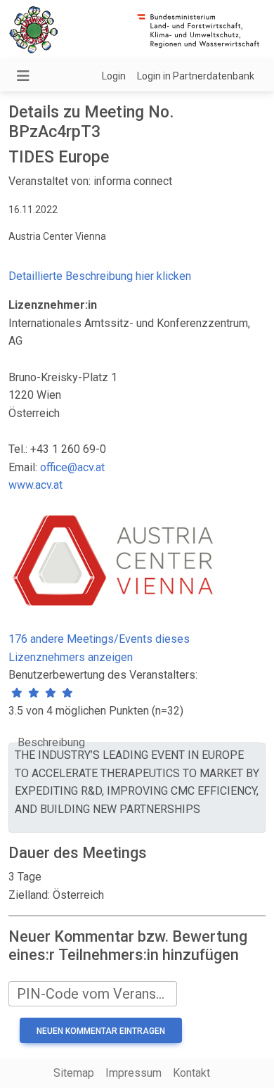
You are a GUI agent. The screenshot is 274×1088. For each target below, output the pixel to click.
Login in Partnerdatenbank (195, 76)
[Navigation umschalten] (23, 76)
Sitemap (73, 1073)
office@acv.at (72, 467)
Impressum (133, 1073)
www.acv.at (35, 485)
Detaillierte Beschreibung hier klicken (99, 276)
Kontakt (191, 1073)
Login (114, 76)
